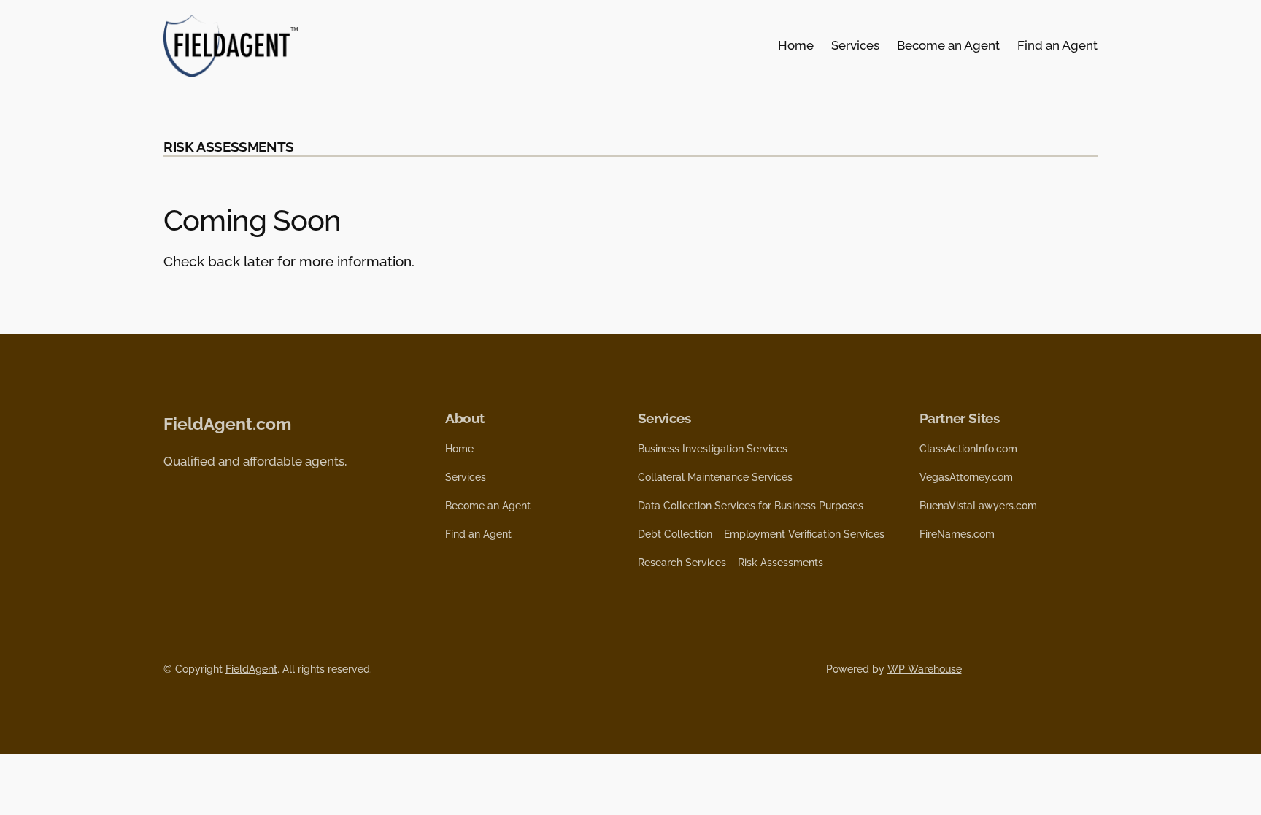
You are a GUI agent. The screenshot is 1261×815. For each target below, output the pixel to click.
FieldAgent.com (227, 423)
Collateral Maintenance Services (715, 477)
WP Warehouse (924, 669)
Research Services (682, 562)
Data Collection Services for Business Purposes (750, 505)
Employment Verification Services (804, 534)
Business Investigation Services (712, 449)
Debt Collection (675, 534)
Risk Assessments (780, 562)
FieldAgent (251, 669)
